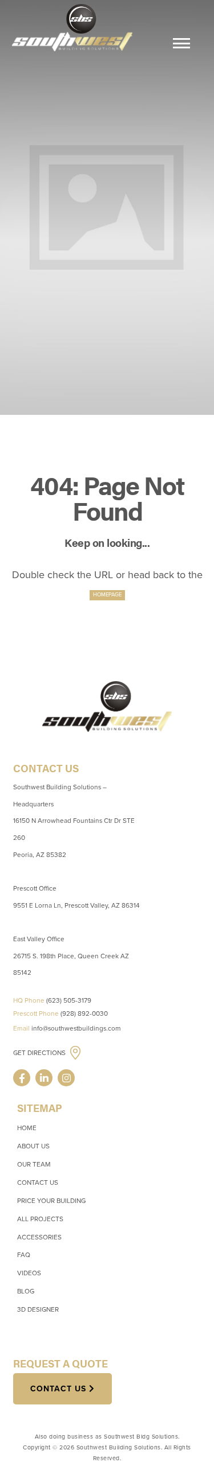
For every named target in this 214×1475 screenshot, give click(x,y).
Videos (29, 1273)
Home (27, 1128)
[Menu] (181, 45)
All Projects (40, 1219)
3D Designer (38, 1309)
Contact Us (37, 1182)
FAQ (23, 1255)
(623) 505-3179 (68, 1000)
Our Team (34, 1164)
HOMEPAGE (107, 594)
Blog (25, 1291)
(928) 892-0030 (84, 1013)
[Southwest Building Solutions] (72, 26)
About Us (33, 1146)
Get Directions (40, 1053)
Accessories (39, 1237)
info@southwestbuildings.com (76, 1028)
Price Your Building (51, 1201)
